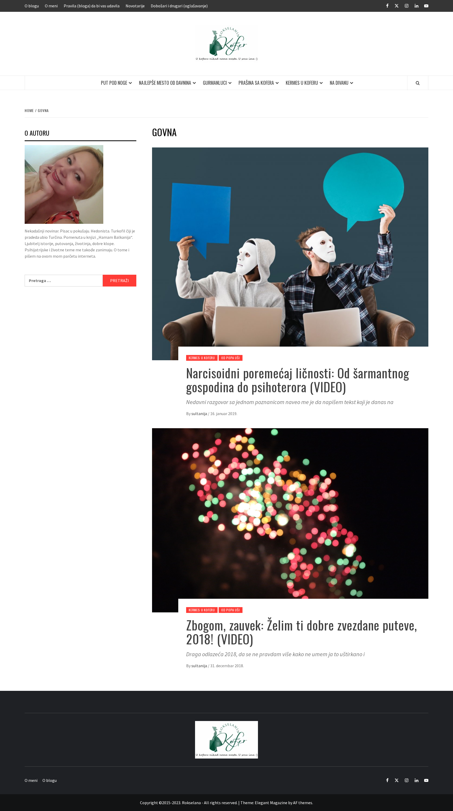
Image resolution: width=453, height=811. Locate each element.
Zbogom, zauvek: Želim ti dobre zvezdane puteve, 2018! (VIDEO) (301, 632)
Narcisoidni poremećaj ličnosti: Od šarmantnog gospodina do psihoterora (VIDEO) (297, 379)
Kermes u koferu (302, 82)
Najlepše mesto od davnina (165, 82)
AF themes (302, 802)
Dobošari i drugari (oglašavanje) (179, 5)
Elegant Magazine (271, 802)
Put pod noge (114, 82)
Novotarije (135, 5)
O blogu (32, 5)
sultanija (199, 413)
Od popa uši (230, 358)
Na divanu (339, 82)
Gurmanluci (215, 82)
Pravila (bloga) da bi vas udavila (92, 5)
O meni (51, 5)
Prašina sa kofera (256, 82)
